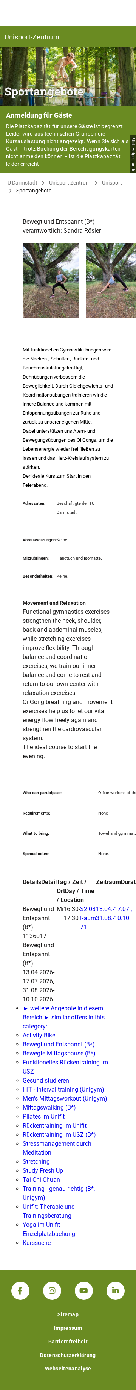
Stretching (36, 1161)
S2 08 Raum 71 (88, 918)
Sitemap (68, 1314)
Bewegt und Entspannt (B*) (59, 1044)
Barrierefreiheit (68, 1342)
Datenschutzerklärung (68, 1355)
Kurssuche (37, 1242)
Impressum (68, 1328)
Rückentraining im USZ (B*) (59, 1134)
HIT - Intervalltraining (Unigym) (63, 1089)
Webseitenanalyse (68, 1369)
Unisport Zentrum (69, 183)
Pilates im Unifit (44, 1116)
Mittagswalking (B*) (49, 1107)
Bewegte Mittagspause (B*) (59, 1053)
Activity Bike (39, 1035)
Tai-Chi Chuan (41, 1179)
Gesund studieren (46, 1080)
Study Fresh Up (43, 1170)
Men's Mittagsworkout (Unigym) (65, 1098)
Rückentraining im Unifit (55, 1125)
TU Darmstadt (21, 183)
